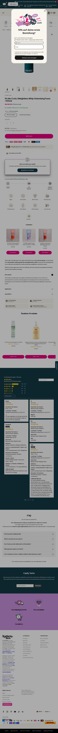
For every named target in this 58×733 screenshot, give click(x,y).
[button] (45, 11)
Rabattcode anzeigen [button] (29, 58)
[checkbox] (29, 43)
